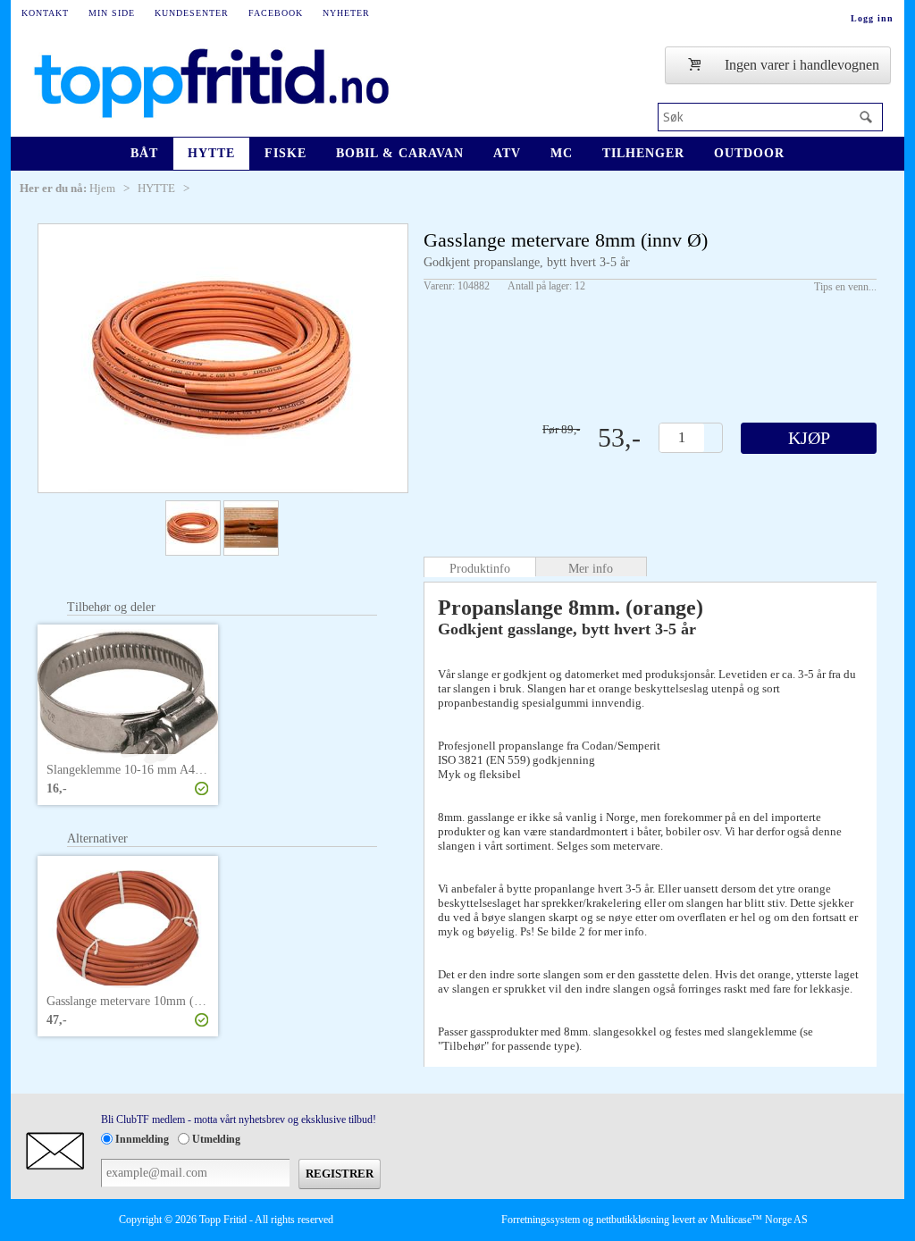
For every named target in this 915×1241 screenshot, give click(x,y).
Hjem (102, 188)
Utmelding (216, 1139)
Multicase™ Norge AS (759, 1219)
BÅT (144, 153)
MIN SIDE (111, 13)
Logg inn (872, 18)
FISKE (285, 153)
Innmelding (142, 1139)
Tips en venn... (845, 287)
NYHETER (346, 13)
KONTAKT (45, 13)
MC (561, 153)
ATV (507, 153)
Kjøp (809, 438)
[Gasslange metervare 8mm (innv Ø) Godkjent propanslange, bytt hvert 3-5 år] (223, 358)
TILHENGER (643, 153)
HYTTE (211, 153)
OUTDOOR (749, 153)
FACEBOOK (275, 13)
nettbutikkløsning (632, 1219)
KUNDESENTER (192, 13)
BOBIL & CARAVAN (400, 153)
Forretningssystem (540, 1219)
